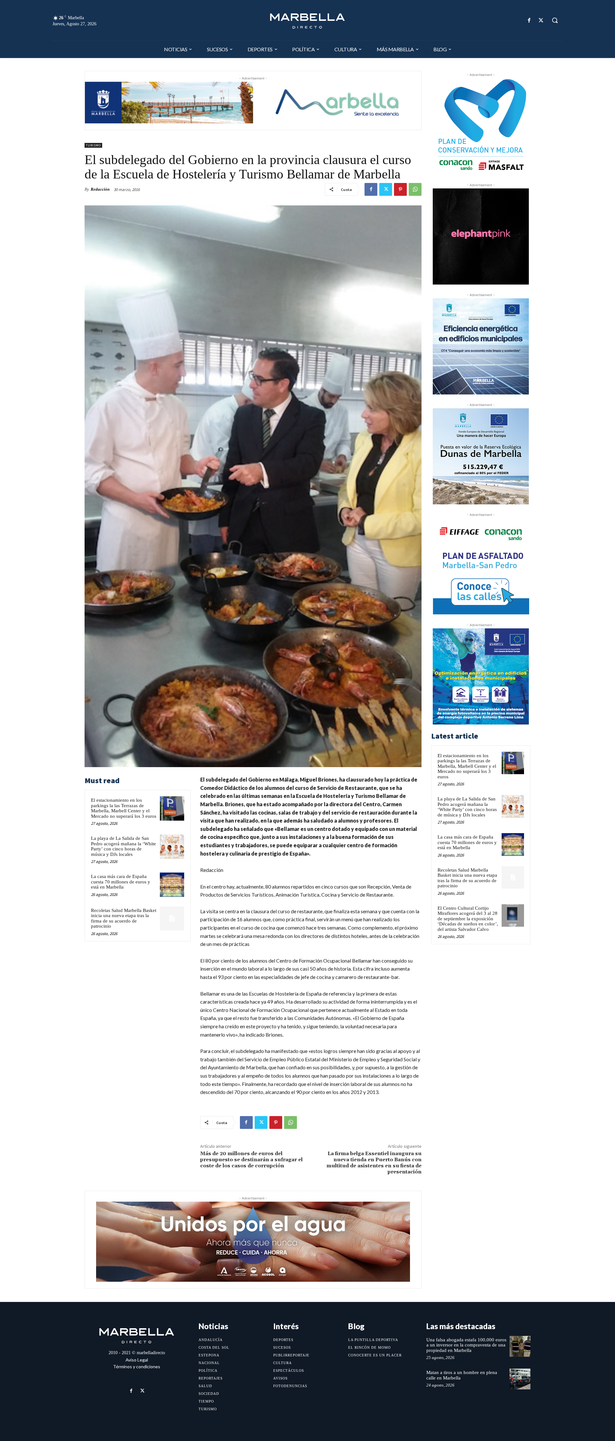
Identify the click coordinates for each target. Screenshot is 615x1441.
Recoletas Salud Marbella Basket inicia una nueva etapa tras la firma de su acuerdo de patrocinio (123, 918)
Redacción (100, 189)
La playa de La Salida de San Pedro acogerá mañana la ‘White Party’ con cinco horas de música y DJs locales (123, 846)
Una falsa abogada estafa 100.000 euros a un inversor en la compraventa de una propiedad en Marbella (466, 1345)
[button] (554, 20)
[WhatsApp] (415, 189)
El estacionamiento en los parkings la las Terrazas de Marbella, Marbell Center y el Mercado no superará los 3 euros (123, 808)
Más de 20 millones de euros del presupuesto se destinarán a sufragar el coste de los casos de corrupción (251, 1159)
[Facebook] (529, 20)
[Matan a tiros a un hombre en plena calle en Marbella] (520, 1379)
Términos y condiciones (136, 1366)
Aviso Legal (137, 1359)
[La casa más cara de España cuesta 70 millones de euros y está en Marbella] (172, 885)
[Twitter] (541, 20)
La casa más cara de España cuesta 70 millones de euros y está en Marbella (120, 882)
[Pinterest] (400, 189)
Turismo (93, 145)
